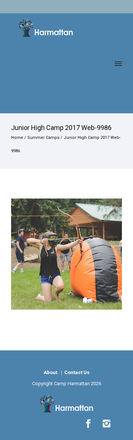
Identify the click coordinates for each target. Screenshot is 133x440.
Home (17, 137)
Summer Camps (43, 137)
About (50, 372)
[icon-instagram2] (106, 424)
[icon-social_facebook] (90, 424)
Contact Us (76, 372)
